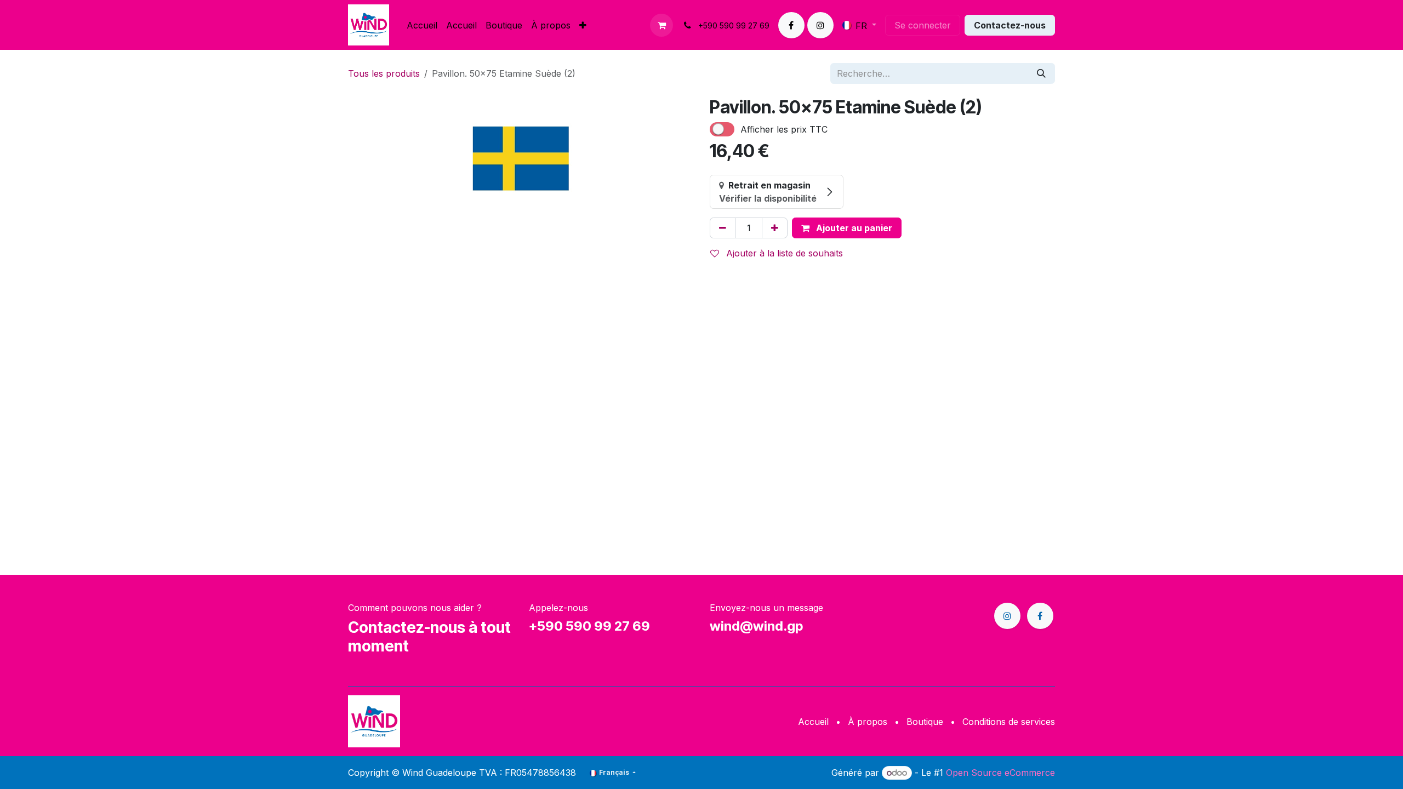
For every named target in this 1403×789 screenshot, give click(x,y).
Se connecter (922, 25)
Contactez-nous (1010, 25)
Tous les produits (384, 73)
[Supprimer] (722, 228)
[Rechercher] (1041, 73)
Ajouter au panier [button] (853, 227)
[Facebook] (791, 25)
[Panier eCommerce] (661, 25)
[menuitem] (422, 25)
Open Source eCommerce (1000, 772)
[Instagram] (820, 25)
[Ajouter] (775, 228)
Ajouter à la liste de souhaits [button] (783, 253)
